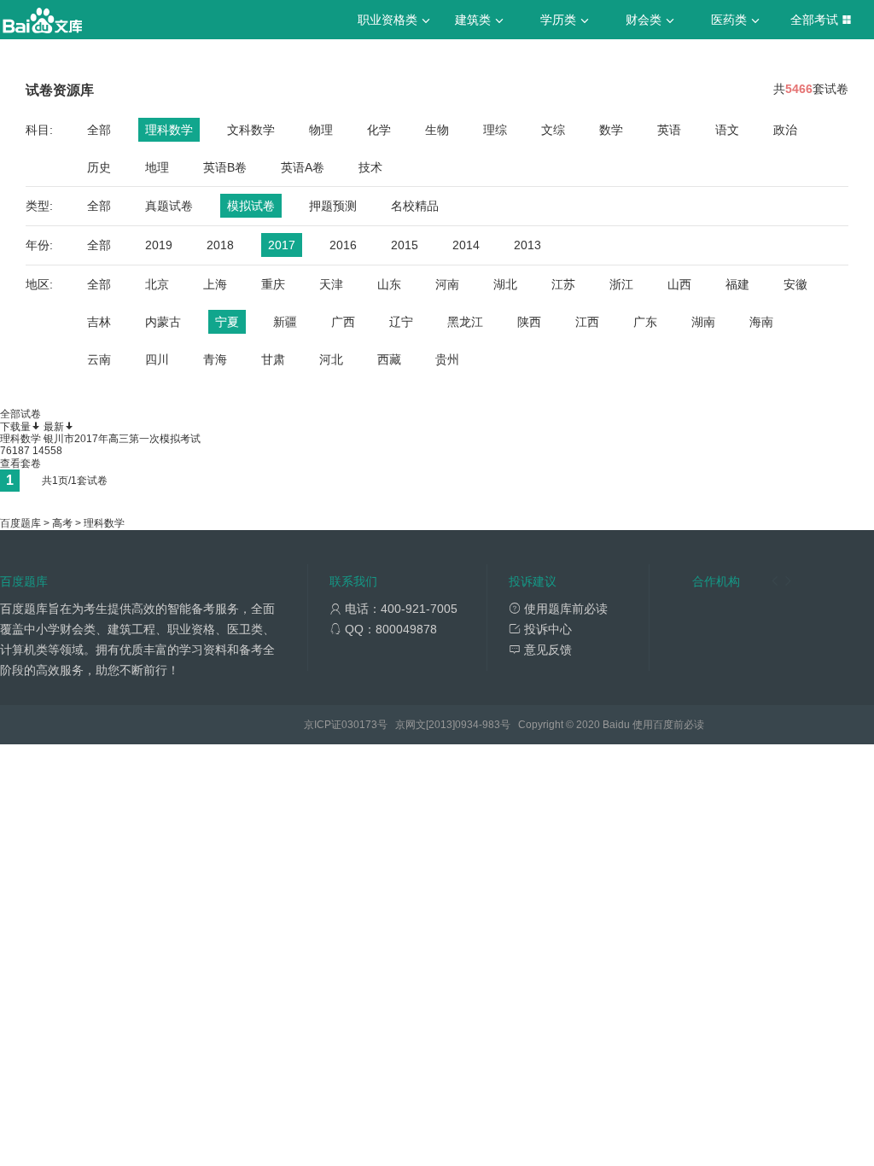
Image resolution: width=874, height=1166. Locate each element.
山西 (679, 284)
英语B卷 (225, 167)
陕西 (529, 322)
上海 (215, 284)
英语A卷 (302, 167)
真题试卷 (169, 206)
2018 (220, 245)
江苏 (563, 284)
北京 (157, 284)
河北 (331, 359)
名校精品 (415, 206)
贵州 (447, 359)
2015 (404, 245)
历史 (99, 167)
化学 (379, 130)
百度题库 (20, 523)
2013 (527, 245)
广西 (343, 322)
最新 (54, 427)
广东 (645, 322)
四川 (157, 359)
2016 (343, 245)
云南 (99, 359)
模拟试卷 (251, 206)
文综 (553, 130)
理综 (495, 130)
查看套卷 (20, 463)
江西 (587, 322)
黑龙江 (465, 322)
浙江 (621, 284)
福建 (737, 284)
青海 (215, 359)
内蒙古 (163, 322)
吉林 (99, 322)
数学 (611, 130)
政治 (785, 130)
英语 (669, 130)
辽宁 (401, 322)
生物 (437, 130)
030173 (359, 725)
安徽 (795, 284)
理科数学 (169, 130)
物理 (321, 130)
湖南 (703, 322)
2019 (158, 245)
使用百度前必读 (668, 725)
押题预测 (333, 206)
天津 (331, 284)
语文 (727, 130)
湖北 (505, 284)
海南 (761, 322)
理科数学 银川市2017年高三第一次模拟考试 (100, 439)
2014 (466, 245)
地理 (157, 167)
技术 (370, 167)
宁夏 (227, 322)
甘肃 (273, 359)
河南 (447, 284)
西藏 (389, 359)
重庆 (273, 284)
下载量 (15, 427)
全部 (99, 130)
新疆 (285, 322)
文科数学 (251, 130)
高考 (62, 523)
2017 (281, 245)
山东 (389, 284)
